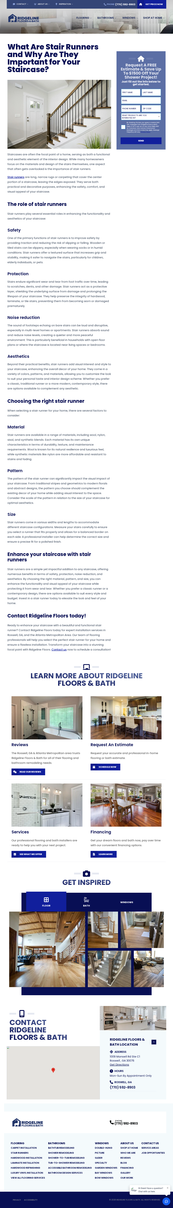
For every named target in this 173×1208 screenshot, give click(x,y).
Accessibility (30, 1200)
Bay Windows (103, 1172)
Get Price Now (154, 4)
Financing (127, 1167)
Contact (21, 4)
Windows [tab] (126, 902)
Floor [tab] (46, 905)
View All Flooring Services (28, 1177)
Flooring (82, 18)
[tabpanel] (87, 949)
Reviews (125, 1157)
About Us (42, 4)
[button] (53, 1070)
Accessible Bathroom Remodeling (70, 1167)
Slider (98, 1157)
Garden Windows (106, 1167)
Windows (128, 18)
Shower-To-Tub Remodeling (66, 1157)
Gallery (125, 1172)
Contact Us (150, 1143)
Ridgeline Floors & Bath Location (127, 1042)
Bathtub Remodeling (61, 1147)
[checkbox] (123, 127)
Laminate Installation (25, 1162)
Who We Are (128, 1152)
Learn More (106, 854)
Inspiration (65, 4)
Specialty (101, 1162)
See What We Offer (31, 854)
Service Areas (150, 1147)
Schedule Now (107, 767)
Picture (99, 1152)
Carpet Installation (24, 1147)
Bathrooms (105, 18)
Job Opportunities (153, 1152)
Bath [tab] (86, 905)
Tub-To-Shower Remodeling (66, 1162)
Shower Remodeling (61, 1152)
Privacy (17, 1200)
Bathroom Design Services (65, 1172)
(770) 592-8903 (122, 1087)
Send (141, 140)
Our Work (126, 1177)
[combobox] (141, 116)
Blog (123, 1162)
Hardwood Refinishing (25, 1167)
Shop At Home (152, 18)
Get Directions (119, 1065)
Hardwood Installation (26, 1157)
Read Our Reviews (30, 771)
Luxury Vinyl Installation (27, 1172)
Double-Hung (103, 1147)
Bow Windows (104, 1177)
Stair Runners (19, 1152)
